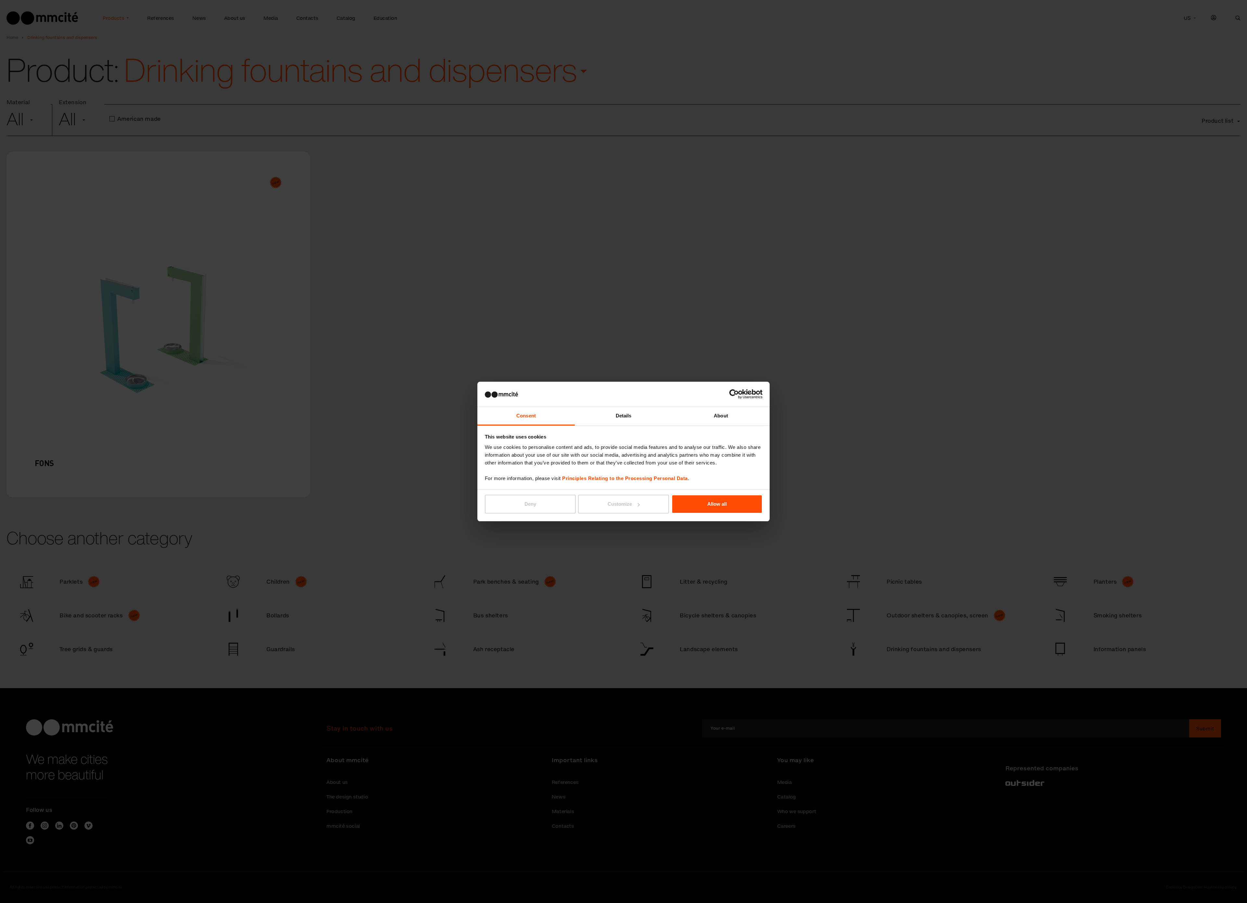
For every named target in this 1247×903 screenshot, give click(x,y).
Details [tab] (624, 415)
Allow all (717, 504)
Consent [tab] (526, 415)
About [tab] (721, 415)
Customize (620, 504)
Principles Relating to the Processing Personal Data (625, 478)
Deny (530, 504)
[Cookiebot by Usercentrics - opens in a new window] (734, 394)
